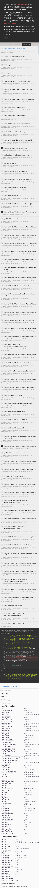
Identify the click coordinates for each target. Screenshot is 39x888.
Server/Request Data (7, 706)
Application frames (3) (14, 44)
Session (3, 703)
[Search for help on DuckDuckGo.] (7, 34)
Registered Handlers (7, 883)
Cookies (3, 700)
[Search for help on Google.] (4, 34)
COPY (6, 38)
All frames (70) (26, 44)
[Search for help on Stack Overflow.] (9, 34)
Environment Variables (8, 836)
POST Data (4, 694)
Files (2, 697)
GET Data (3, 690)
